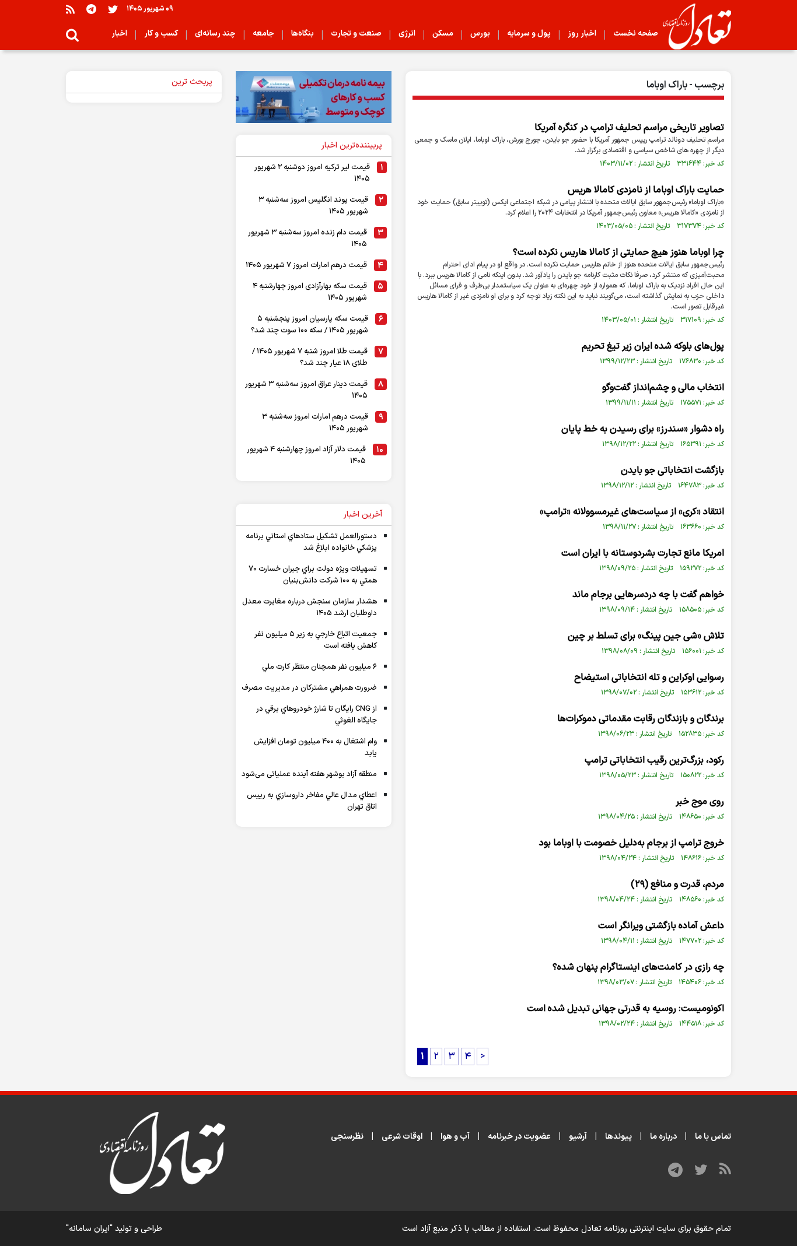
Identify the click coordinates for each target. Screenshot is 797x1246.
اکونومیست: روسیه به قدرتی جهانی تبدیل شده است (625, 1009)
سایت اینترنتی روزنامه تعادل (628, 1229)
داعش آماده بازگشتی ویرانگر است (661, 926)
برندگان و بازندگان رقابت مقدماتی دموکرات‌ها (640, 719)
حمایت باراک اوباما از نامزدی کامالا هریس (646, 190)
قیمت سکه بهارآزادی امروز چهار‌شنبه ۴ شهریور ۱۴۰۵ (310, 292)
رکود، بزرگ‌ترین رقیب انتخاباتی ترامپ (654, 760)
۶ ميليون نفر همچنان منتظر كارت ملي (319, 667)
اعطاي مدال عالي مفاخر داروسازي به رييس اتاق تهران (312, 801)
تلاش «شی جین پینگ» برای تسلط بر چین (646, 636)
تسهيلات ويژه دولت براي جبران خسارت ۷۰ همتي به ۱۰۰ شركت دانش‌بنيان (313, 575)
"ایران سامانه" (89, 1229)
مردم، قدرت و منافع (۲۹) (677, 884)
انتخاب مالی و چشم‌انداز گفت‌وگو (663, 388)
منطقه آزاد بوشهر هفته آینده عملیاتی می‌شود (309, 774)
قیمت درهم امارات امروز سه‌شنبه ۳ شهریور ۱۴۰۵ (315, 422)
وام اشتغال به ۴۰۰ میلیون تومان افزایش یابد (315, 747)
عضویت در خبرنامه (519, 1137)
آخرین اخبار (363, 514)
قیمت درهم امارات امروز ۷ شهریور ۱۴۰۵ (306, 265)
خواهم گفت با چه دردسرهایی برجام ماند (648, 595)
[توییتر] (113, 9)
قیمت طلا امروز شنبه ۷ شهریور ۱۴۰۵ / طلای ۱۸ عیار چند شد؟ (310, 357)
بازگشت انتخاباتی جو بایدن (672, 471)
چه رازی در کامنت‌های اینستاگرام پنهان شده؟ (638, 967)
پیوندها (618, 1137)
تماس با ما (713, 1137)
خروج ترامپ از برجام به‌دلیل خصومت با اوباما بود (631, 843)
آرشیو (578, 1137)
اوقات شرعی (402, 1137)
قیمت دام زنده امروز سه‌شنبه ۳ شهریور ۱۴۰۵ (307, 238)
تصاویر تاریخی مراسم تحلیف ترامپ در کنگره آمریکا (629, 128)
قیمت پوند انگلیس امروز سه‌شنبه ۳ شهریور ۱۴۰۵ (313, 205)
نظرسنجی (347, 1137)
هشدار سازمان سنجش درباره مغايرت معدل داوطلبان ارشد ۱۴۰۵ (309, 607)
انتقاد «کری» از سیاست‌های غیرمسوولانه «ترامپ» (632, 512)
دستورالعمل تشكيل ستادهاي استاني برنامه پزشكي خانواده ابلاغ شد (311, 542)
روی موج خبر (700, 802)
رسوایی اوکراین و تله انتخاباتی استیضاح (649, 678)
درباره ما (663, 1137)
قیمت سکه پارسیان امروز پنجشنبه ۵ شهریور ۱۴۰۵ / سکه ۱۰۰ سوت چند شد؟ (309, 324)
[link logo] (692, 27)
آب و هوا (455, 1137)
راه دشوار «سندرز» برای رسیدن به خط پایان (642, 429)
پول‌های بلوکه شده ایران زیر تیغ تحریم (653, 346)
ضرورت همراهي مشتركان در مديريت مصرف (309, 688)
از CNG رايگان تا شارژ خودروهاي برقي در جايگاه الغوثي (316, 714)
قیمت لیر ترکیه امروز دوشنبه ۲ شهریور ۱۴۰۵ (312, 173)
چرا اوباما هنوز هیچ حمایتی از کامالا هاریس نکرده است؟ (618, 252)
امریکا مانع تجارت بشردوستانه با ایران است (642, 553)
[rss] (70, 9)
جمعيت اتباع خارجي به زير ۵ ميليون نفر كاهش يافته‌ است (315, 640)
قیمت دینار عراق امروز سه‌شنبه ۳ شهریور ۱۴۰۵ (306, 390)
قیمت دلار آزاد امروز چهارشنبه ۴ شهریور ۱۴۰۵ (306, 455)
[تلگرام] (91, 9)
